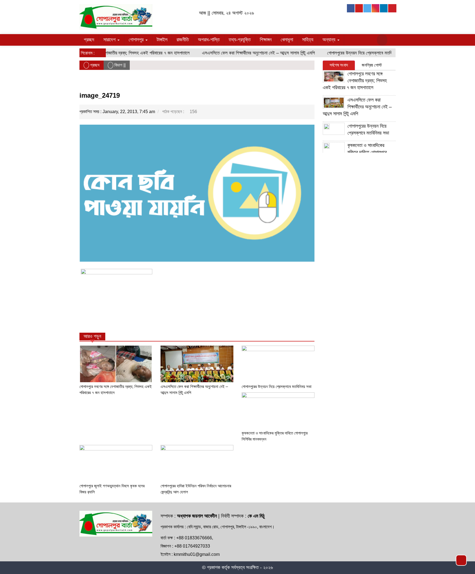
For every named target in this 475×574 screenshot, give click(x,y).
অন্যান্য (329, 39)
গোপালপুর (137, 39)
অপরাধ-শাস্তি (209, 39)
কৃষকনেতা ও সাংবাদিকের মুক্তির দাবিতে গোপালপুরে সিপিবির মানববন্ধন (355, 152)
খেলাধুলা (287, 39)
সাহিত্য (307, 39)
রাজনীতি (182, 39)
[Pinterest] (392, 8)
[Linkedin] (384, 8)
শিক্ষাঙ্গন (266, 39)
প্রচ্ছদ (89, 39)
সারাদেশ (110, 39)
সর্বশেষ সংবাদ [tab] (339, 65)
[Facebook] (351, 8)
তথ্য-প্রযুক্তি (240, 39)
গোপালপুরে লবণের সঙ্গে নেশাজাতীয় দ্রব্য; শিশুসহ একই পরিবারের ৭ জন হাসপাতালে (120, 53)
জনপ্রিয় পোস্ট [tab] (372, 65)
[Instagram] (376, 8)
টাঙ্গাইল (162, 39)
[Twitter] (367, 8)
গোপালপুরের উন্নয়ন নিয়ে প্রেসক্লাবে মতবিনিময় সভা (359, 53)
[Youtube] (359, 8)
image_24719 (99, 95)
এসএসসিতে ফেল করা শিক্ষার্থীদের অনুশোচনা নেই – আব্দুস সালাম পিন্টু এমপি (251, 53)
